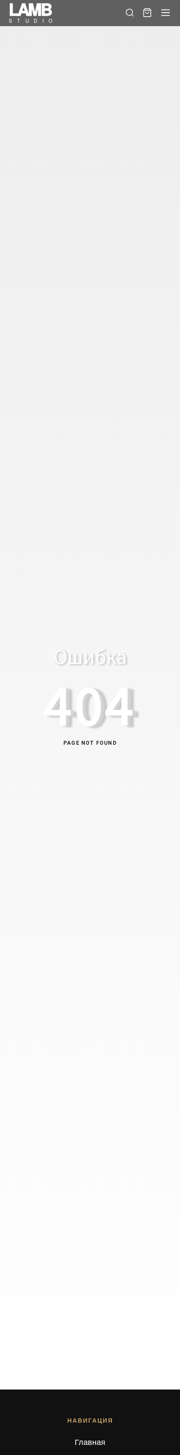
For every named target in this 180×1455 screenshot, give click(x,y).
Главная (90, 1441)
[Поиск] (130, 12)
